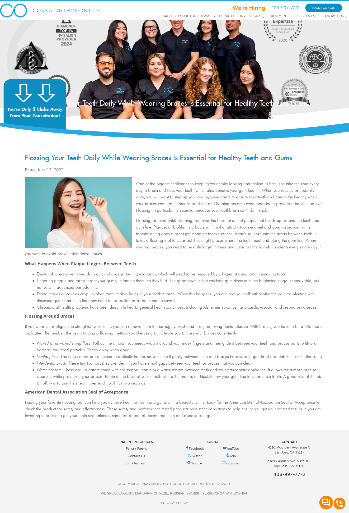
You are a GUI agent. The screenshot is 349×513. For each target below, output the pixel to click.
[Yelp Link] (231, 456)
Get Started (224, 16)
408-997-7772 (285, 7)
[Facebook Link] (194, 448)
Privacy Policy (174, 503)
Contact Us (333, 16)
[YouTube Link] (231, 448)
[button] (35, 109)
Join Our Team (136, 463)
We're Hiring (249, 8)
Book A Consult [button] (323, 7)
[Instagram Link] (231, 463)
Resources (305, 16)
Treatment (278, 16)
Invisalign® (250, 16)
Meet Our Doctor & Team (186, 16)
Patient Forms (136, 448)
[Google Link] (194, 463)
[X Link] (195, 456)
